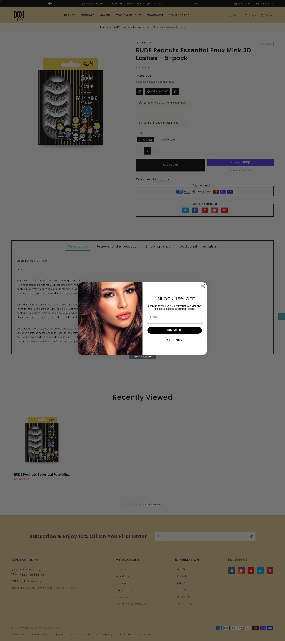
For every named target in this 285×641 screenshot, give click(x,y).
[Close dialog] (203, 286)
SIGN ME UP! (175, 330)
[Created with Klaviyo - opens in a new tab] (142, 357)
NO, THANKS (174, 340)
